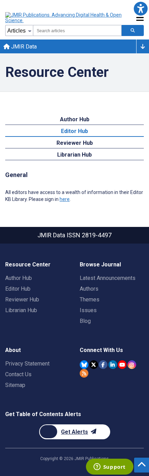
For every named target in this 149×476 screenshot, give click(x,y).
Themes (89, 299)
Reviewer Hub (74, 143)
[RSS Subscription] (84, 373)
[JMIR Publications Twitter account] (93, 364)
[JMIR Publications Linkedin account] (112, 364)
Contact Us (18, 374)
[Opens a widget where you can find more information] (109, 467)
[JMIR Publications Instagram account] (132, 364)
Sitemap (15, 385)
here (65, 199)
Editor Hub (74, 131)
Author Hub (74, 119)
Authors (89, 288)
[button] (140, 8)
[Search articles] (133, 30)
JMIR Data (23, 46)
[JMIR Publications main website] (64, 17)
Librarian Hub (74, 154)
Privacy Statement (27, 363)
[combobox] (77, 30)
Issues (88, 310)
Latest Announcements (107, 278)
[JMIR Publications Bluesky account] (84, 364)
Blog (85, 321)
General (16, 174)
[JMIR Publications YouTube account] (122, 364)
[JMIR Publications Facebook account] (103, 364)
